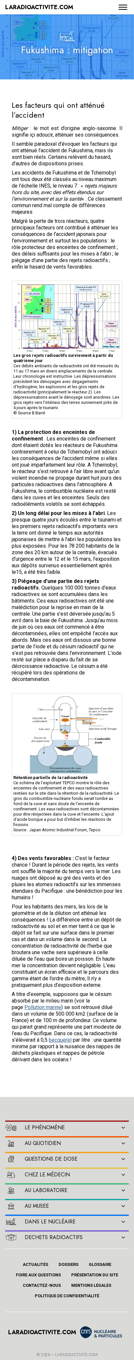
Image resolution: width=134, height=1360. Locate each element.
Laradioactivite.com (76, 1354)
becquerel (60, 1040)
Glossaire (100, 1264)
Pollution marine (42, 1007)
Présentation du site (94, 1274)
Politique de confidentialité (67, 1295)
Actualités (35, 1264)
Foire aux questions (38, 1274)
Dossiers (68, 1264)
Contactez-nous (42, 1285)
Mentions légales (91, 1285)
